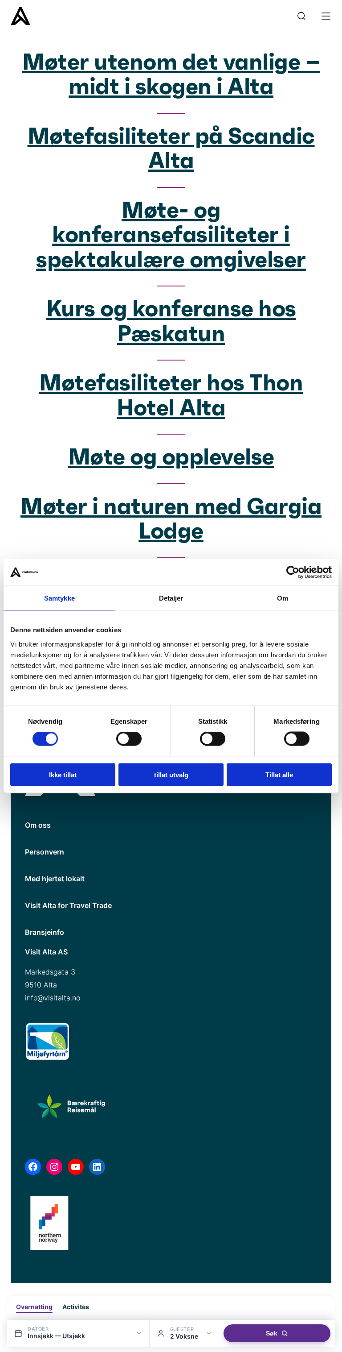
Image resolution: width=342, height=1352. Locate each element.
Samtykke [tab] (59, 598)
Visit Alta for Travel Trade (68, 905)
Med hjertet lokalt (55, 878)
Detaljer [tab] (171, 598)
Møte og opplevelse (171, 458)
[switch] (129, 739)
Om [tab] (282, 598)
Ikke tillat (63, 774)
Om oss (38, 825)
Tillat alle (279, 774)
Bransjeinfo (44, 932)
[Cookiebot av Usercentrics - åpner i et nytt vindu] (293, 572)
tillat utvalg (171, 774)
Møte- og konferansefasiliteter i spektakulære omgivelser (171, 236)
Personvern (44, 851)
